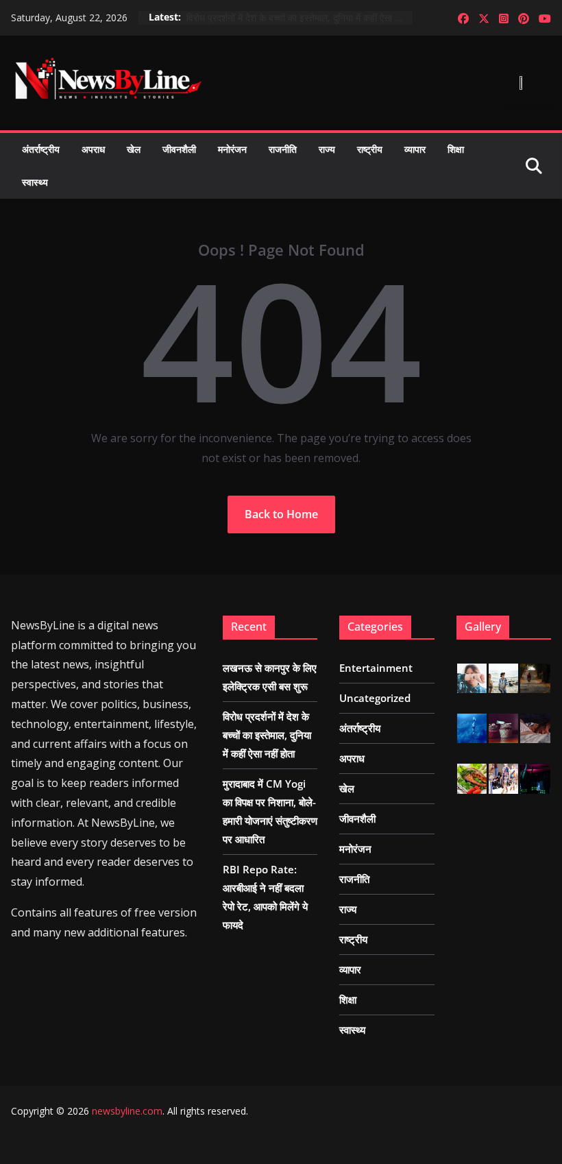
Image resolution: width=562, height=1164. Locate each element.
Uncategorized (375, 698)
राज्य (327, 149)
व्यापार (415, 149)
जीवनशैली (179, 149)
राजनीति (283, 149)
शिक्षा (456, 149)
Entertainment (376, 668)
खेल (133, 149)
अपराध (93, 149)
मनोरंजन (232, 149)
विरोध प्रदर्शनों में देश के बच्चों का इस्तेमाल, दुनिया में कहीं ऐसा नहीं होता (299, 17)
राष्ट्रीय (369, 149)
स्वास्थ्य (35, 182)
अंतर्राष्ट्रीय (41, 149)
